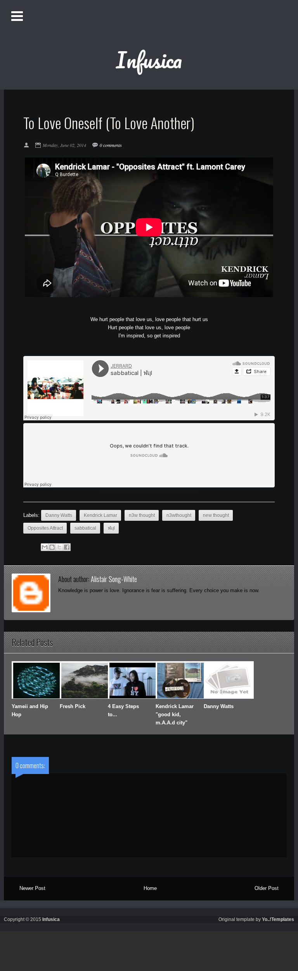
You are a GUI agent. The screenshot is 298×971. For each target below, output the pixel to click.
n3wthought (178, 515)
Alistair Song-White (114, 579)
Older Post (267, 888)
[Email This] (45, 547)
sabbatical (85, 527)
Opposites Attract (45, 527)
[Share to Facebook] (67, 547)
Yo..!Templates (278, 919)
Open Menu (17, 16)
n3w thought (142, 515)
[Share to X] (59, 547)
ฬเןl (111, 527)
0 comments (111, 145)
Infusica (149, 60)
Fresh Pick (72, 706)
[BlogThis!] (52, 547)
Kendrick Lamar (100, 515)
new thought (216, 515)
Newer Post (32, 888)
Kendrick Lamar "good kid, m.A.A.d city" (175, 714)
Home (150, 888)
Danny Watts (58, 515)
